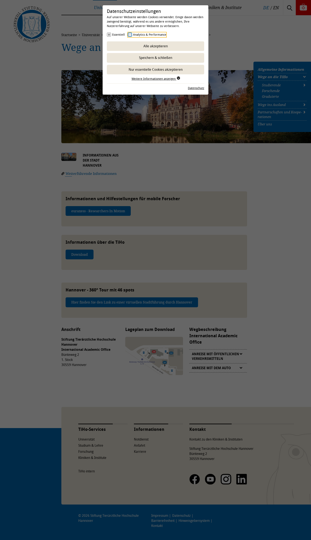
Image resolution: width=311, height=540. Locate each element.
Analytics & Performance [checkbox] (149, 35)
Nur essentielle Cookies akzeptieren (156, 69)
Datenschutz (196, 88)
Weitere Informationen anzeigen (154, 79)
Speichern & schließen (155, 57)
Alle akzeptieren (155, 46)
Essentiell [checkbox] (118, 35)
